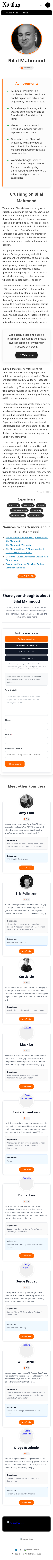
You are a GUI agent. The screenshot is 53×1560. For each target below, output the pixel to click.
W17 (27, 1050)
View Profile (28, 868)
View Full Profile (26, 576)
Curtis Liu (26, 976)
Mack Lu (26, 1044)
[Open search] (40, 5)
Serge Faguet (26, 1281)
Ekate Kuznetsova (26, 1112)
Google (40, 505)
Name (9, 720)
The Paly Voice (17, 515)
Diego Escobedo (26, 1447)
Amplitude (13, 505)
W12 (27, 983)
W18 (30, 68)
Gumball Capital (19, 510)
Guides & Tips (12, 12)
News (25, 12)
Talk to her (28, 355)
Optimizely (36, 510)
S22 (27, 1454)
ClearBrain (28, 505)
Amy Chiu (26, 813)
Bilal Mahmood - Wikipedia (18, 545)
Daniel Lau (26, 1195)
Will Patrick (27, 1362)
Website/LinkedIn (14, 748)
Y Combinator (35, 515)
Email (8, 734)
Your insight (11, 690)
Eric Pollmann (26, 893)
